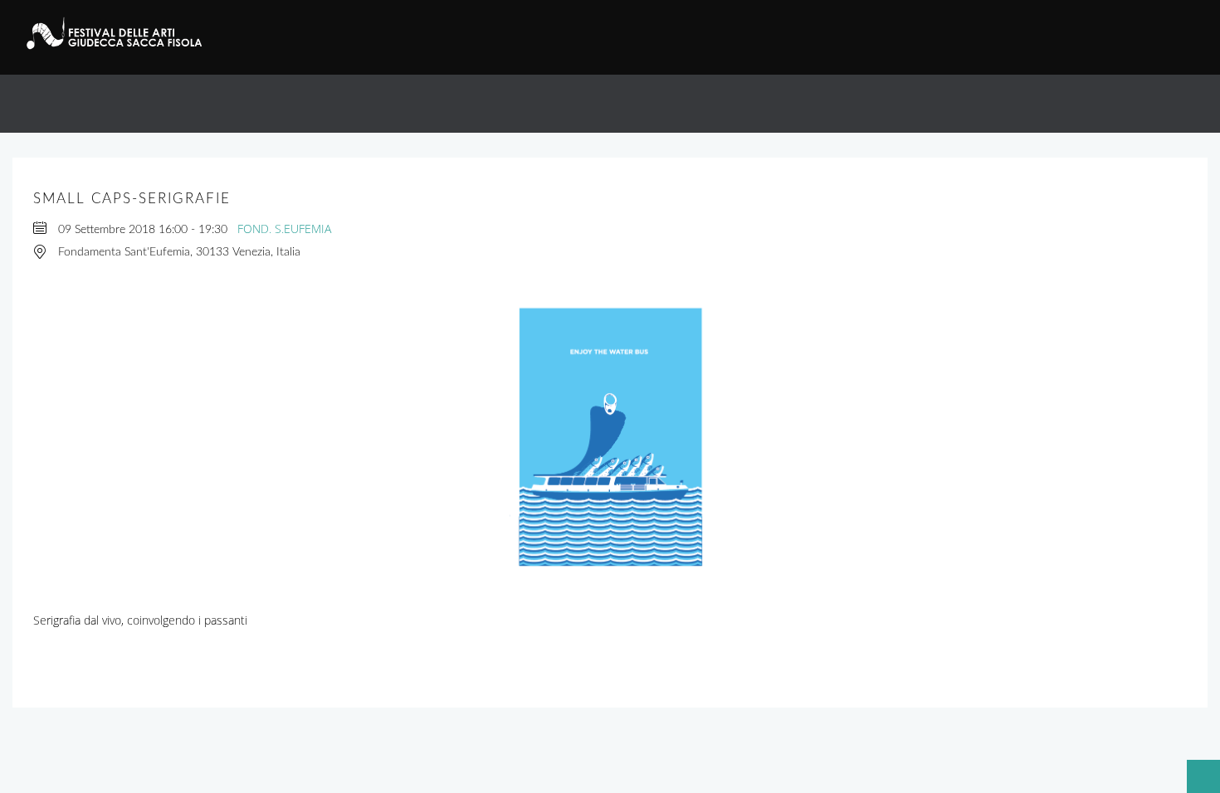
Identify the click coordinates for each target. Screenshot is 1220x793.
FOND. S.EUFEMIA (284, 228)
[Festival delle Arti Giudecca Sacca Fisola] (123, 33)
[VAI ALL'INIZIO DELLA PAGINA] (1195, 768)
